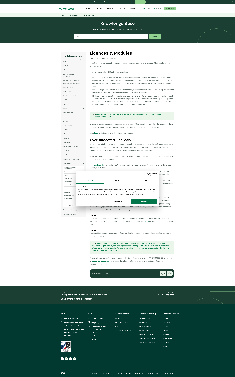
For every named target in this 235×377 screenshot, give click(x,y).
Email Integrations (69, 195)
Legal (112, 373)
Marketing (118, 318)
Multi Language (166, 294)
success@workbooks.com (73, 322)
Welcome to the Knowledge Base (72, 60)
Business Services (145, 326)
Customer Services (121, 322)
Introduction (67, 70)
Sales (117, 326)
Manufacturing (144, 330)
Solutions (99, 8)
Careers (166, 334)
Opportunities (67, 125)
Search (154, 36)
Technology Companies (147, 338)
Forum (165, 330)
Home (62, 15)
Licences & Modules (70, 185)
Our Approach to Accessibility (68, 75)
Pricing (132, 8)
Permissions (68, 181)
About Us (122, 8)
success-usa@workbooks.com (99, 323)
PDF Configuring (68, 205)
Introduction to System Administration (70, 168)
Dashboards (67, 155)
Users (66, 175)
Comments (67, 142)
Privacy (119, 373)
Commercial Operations (123, 330)
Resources (167, 322)
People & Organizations (71, 146)
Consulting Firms (145, 318)
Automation (67, 202)
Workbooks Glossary (70, 214)
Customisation (68, 198)
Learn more (140, 2)
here (96, 133)
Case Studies (168, 338)
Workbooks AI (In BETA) (71, 96)
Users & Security (68, 172)
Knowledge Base (73, 15)
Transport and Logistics (147, 342)
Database (66, 189)
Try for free (170, 8)
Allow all (144, 201)
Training (66, 65)
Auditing (66, 138)
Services (110, 8)
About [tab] (145, 180)
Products (87, 8)
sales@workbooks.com (101, 261)
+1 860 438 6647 (97, 318)
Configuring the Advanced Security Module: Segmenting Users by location (84, 296)
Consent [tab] (90, 180)
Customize (116, 201)
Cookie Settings (139, 373)
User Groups (68, 178)
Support (166, 326)
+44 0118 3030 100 (71, 318)
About (165, 318)
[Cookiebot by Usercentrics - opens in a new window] (149, 174)
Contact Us (167, 346)
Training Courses (169, 342)
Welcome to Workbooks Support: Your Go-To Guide (72, 82)
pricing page (104, 264)
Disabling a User (98, 165)
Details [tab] (117, 180)
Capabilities (99, 101)
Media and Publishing (146, 334)
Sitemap (128, 373)
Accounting (67, 192)
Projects (65, 129)
